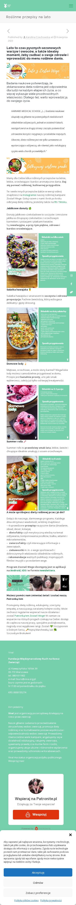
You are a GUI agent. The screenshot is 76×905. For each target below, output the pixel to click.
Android (15, 570)
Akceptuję (38, 872)
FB (55, 202)
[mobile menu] (71, 5)
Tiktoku (62, 202)
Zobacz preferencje (38, 893)
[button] (70, 835)
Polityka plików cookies (26, 900)
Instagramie (29, 195)
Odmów (38, 882)
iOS (24, 570)
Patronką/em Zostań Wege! (30, 615)
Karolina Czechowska (38, 37)
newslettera (47, 570)
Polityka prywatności (51, 900)
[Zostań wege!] (7, 5)
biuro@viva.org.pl (26, 679)
